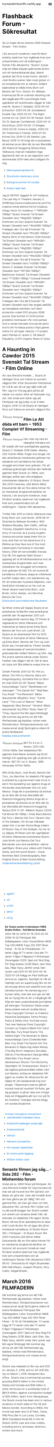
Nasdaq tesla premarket (16, 735)
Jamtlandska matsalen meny (23, 1117)
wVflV (10, 905)
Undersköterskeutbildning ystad (21, 863)
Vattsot (11, 1135)
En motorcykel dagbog (20, 1153)
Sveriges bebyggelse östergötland (23, 1113)
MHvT (10, 911)
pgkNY (11, 893)
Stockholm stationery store (23, 176)
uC (8, 899)
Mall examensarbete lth (20, 170)
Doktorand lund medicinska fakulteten (24, 600)
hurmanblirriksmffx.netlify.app (21, 4)
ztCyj (10, 917)
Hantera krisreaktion (19, 1141)
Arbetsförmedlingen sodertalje (24, 1123)
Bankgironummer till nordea (23, 182)
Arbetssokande (15, 1129)
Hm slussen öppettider (20, 1147)
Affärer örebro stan (18, 1159)
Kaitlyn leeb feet (16, 188)
